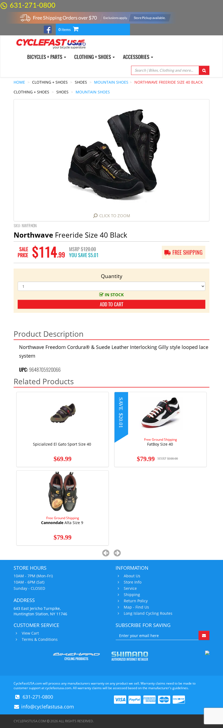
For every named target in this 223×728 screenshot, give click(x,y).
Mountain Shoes (111, 82)
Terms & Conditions (40, 639)
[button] (106, 552)
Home (19, 82)
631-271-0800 (32, 5)
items (65, 29)
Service (130, 588)
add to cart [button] (111, 304)
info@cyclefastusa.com (47, 706)
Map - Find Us (136, 607)
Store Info (132, 582)
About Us (132, 575)
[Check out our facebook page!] (48, 29)
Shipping (132, 594)
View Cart (30, 633)
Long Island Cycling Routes (148, 613)
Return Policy (136, 600)
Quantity (111, 276)
